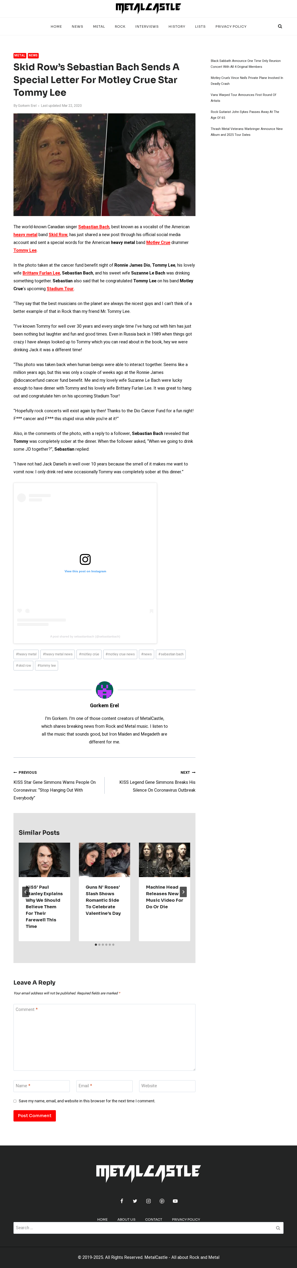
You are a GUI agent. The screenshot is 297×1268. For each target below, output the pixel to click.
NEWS (77, 26)
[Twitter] (135, 1201)
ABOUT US (126, 1219)
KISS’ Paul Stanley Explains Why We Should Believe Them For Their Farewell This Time (44, 907)
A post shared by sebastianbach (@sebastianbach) (85, 636)
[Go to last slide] (25, 892)
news (146, 654)
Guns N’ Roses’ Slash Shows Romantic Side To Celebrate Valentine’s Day (103, 900)
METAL (99, 26)
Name (23, 1086)
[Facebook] (122, 1201)
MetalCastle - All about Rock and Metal (181, 1257)
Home (56, 26)
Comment (27, 1010)
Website (149, 1086)
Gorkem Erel (27, 105)
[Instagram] (148, 1201)
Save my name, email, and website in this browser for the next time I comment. (87, 1101)
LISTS (200, 26)
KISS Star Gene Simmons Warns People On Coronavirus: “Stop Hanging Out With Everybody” (54, 785)
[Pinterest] (162, 1201)
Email (85, 1086)
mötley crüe (89, 654)
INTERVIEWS (147, 26)
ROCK (120, 26)
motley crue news (120, 654)
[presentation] (44, 860)
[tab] (96, 945)
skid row (23, 665)
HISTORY (177, 26)
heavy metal (26, 654)
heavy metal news (58, 654)
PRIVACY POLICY (231, 26)
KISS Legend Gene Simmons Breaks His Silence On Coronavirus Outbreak (157, 781)
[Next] (183, 892)
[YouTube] (175, 1201)
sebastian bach (171, 654)
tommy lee (46, 665)
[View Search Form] (280, 26)
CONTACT (153, 1219)
